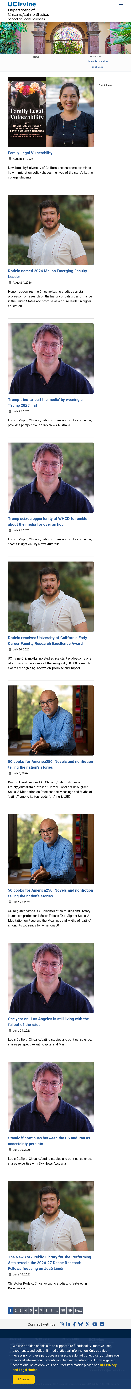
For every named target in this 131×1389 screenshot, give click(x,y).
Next (78, 1310)
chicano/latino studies (97, 61)
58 (63, 1310)
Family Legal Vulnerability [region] (30, 153)
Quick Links (97, 67)
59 (70, 1310)
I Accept (23, 1379)
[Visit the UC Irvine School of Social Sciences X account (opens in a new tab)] (87, 1324)
